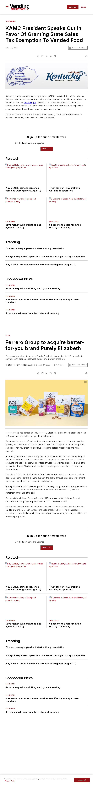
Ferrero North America (26, 365)
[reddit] (50, 56)
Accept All (82, 780)
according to (30, 102)
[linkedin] (42, 56)
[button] (7, 7)
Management (10, 21)
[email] (55, 56)
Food (7, 335)
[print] (86, 56)
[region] (46, 780)
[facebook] (38, 56)
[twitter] (46, 56)
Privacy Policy (10, 781)
